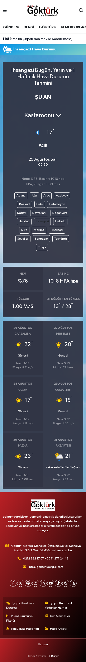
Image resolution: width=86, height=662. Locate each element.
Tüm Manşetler (60, 616)
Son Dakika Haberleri (25, 628)
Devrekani (39, 212)
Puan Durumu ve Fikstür (19, 618)
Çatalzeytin (57, 204)
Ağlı (34, 195)
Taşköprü (60, 238)
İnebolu (60, 221)
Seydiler (22, 238)
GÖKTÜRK (47, 27)
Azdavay (62, 195)
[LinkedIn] (43, 583)
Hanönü (24, 221)
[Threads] (65, 583)
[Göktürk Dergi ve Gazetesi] (42, 10)
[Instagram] (35, 583)
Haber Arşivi (58, 628)
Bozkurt (24, 204)
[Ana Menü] (5, 11)
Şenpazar (41, 238)
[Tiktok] (58, 583)
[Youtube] (50, 583)
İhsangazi (42, 221)
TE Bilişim (53, 656)
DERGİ (29, 27)
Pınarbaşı (57, 230)
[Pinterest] (28, 583)
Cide (39, 204)
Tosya (42, 247)
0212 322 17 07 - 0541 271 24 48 (45, 558)
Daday (21, 212)
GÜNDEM (11, 27)
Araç (46, 195)
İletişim (43, 644)
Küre (24, 230)
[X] (20, 583)
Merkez (39, 230)
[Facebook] (13, 583)
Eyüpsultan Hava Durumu (20, 605)
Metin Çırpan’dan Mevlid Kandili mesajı (38, 39)
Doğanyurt (59, 212)
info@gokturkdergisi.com (46, 566)
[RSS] (73, 583)
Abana (20, 195)
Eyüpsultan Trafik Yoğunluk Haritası (59, 605)
